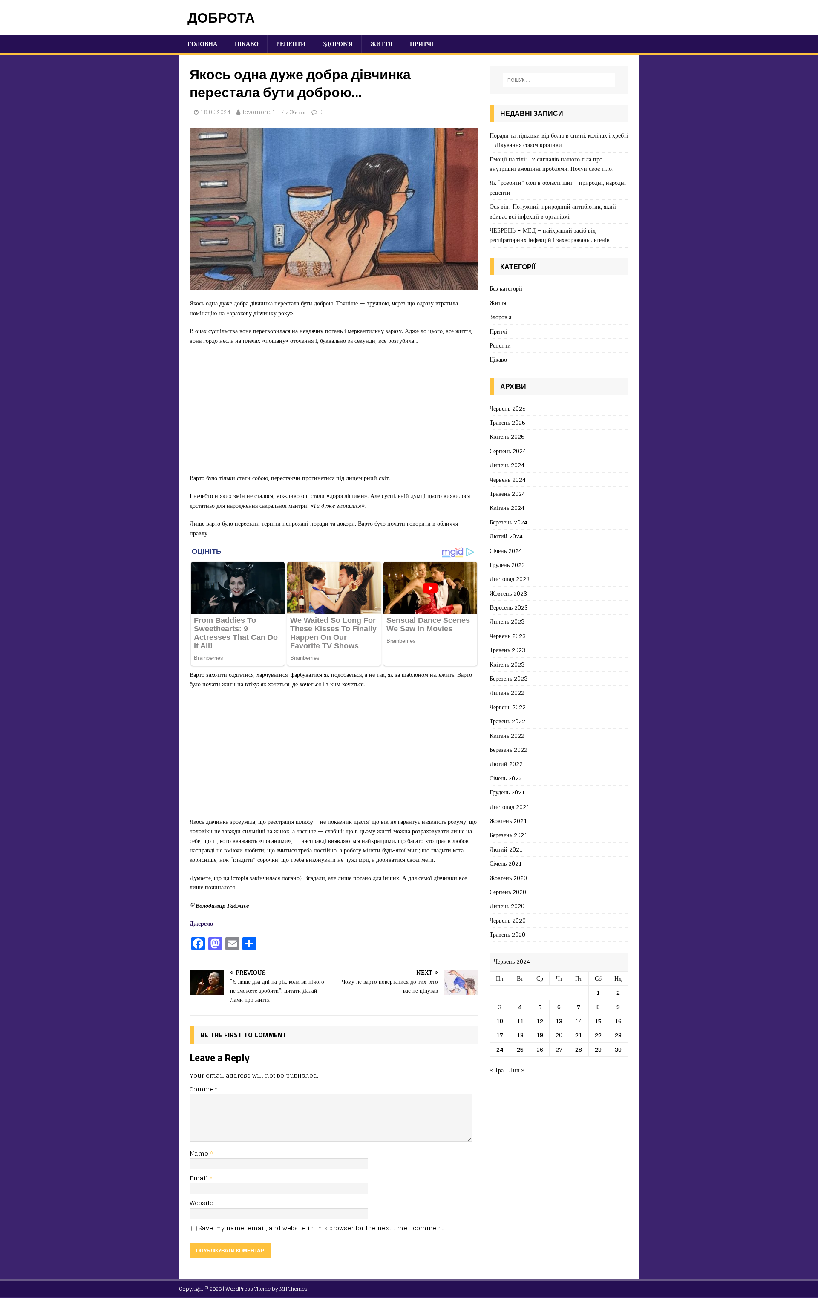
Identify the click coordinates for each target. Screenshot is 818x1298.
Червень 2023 (508, 635)
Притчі (421, 43)
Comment (205, 1089)
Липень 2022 (507, 692)
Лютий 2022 (506, 763)
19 (539, 1035)
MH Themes (293, 1288)
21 (578, 1035)
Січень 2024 (506, 550)
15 (598, 1021)
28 (578, 1049)
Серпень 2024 (508, 451)
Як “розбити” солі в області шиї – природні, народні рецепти (558, 187)
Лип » (516, 1070)
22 (598, 1035)
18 (520, 1035)
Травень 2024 (507, 493)
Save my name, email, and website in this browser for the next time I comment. (321, 1228)
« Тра (497, 1070)
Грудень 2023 (507, 564)
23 (618, 1035)
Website (201, 1202)
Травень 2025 (507, 422)
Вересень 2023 (509, 607)
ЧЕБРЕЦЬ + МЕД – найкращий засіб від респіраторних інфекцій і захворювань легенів (550, 235)
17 (499, 1035)
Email (200, 1178)
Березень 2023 (508, 678)
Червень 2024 (508, 479)
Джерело (201, 923)
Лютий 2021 (506, 849)
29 (598, 1049)
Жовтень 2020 (508, 877)
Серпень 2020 (508, 891)
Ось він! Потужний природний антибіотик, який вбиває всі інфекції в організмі (553, 211)
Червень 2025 (508, 409)
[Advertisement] (334, 413)
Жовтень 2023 (508, 593)
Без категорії (506, 289)
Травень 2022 (507, 721)
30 (618, 1049)
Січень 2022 (506, 778)
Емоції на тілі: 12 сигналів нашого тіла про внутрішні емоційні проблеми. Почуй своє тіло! (552, 164)
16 (618, 1021)
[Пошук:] (559, 80)
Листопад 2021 (510, 806)
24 (500, 1049)
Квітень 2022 (507, 735)
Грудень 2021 (507, 792)
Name (200, 1153)
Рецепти (290, 43)
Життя (381, 43)
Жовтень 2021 (508, 820)
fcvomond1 (259, 112)
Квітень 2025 (507, 436)
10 (499, 1021)
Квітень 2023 (507, 664)
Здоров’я (338, 43)
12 (539, 1021)
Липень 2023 (507, 621)
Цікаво (247, 43)
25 (520, 1049)
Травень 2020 (507, 934)
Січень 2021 (506, 863)
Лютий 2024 (506, 536)
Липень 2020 (507, 906)
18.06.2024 (215, 112)
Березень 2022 (508, 749)
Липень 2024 (507, 465)
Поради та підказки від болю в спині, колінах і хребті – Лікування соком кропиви (559, 140)
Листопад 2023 (510, 578)
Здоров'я (500, 316)
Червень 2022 (508, 707)
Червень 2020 (508, 920)
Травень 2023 (507, 650)
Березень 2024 (508, 522)
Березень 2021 (508, 834)
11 (520, 1021)
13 (559, 1021)
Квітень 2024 (507, 507)
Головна (202, 43)
